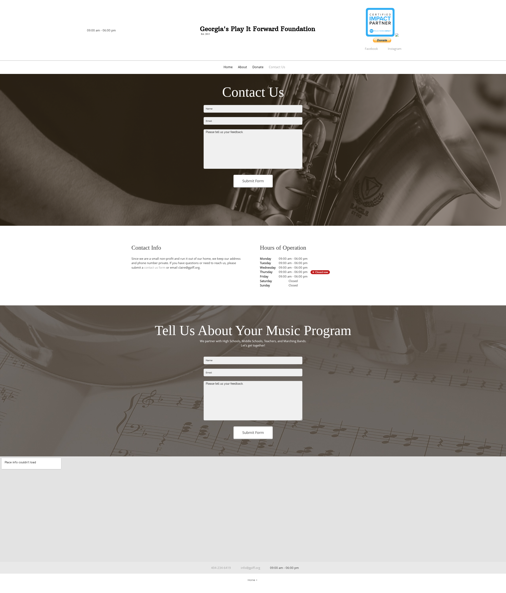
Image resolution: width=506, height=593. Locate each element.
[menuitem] (228, 68)
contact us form (154, 267)
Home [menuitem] (251, 580)
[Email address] (78, 30)
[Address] (66, 30)
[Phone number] (72, 30)
